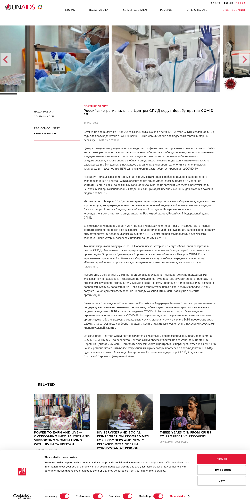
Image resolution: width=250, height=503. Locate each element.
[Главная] (24, 7)
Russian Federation (45, 134)
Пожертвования (233, 10)
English (228, 3)
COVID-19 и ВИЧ (44, 117)
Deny (222, 480)
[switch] (98, 496)
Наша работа (98, 10)
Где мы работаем (134, 10)
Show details (177, 496)
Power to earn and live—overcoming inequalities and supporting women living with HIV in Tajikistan (62, 438)
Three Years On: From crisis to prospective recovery (185, 434)
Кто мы (70, 10)
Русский (240, 3)
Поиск (216, 3)
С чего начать (197, 10)
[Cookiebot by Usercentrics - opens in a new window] (22, 496)
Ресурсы (166, 10)
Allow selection (222, 469)
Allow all (221, 458)
